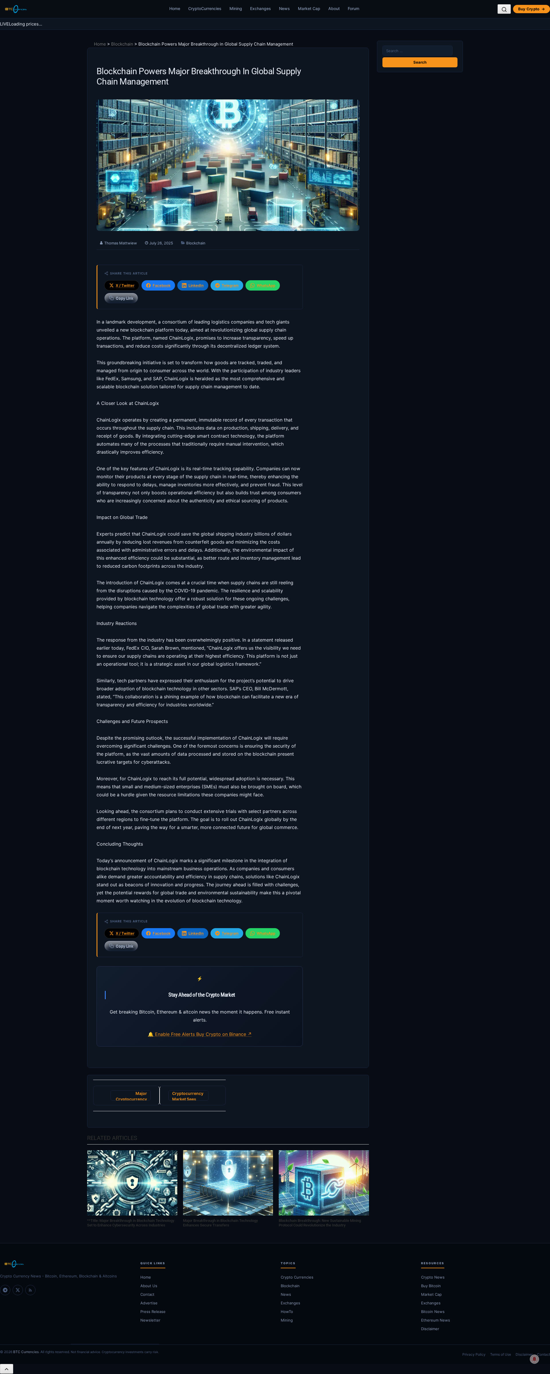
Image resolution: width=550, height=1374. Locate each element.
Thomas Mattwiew (120, 243)
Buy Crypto (531, 9)
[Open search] (504, 9)
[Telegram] (5, 1290)
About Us (148, 1285)
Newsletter (150, 1320)
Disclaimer (430, 1328)
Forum (353, 8)
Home (174, 8)
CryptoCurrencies (204, 8)
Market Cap (309, 8)
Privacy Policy (474, 1354)
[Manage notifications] (534, 1359)
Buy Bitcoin (431, 1285)
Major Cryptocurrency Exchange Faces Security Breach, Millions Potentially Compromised (131, 1096)
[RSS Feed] (30, 1290)
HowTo (287, 1311)
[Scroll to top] (6, 1369)
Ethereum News (435, 1320)
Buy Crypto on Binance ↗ (224, 1034)
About (334, 8)
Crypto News (433, 1277)
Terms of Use (500, 1354)
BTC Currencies (26, 1352)
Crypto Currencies (297, 1277)
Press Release (153, 1311)
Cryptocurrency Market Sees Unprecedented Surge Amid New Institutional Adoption (188, 1096)
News (284, 8)
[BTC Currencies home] (64, 1264)
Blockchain (122, 44)
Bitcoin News (433, 1311)
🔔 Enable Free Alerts (172, 1034)
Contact (147, 1294)
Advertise (149, 1303)
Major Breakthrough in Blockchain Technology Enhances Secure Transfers (220, 1222)
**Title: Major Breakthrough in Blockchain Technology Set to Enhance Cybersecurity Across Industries (130, 1222)
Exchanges (260, 8)
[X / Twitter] (18, 1290)
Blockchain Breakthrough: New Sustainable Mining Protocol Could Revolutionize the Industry (320, 1222)
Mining (235, 8)
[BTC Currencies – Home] (15, 9)
